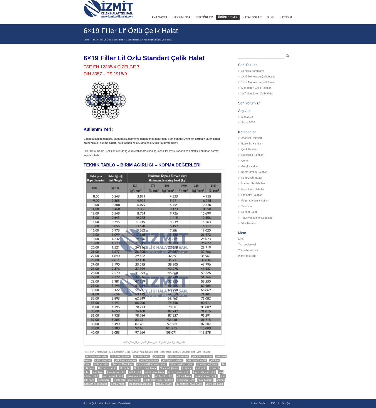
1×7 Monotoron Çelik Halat (257, 93)
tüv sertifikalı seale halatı (189, 384)
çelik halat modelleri (172, 360)
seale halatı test (185, 380)
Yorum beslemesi (248, 250)
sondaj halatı (117, 384)
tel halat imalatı (164, 384)
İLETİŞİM (286, 17)
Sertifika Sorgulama (253, 70)
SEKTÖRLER (204, 17)
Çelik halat (158, 356)
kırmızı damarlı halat (204, 372)
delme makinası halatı (181, 364)
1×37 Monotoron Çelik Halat (258, 76)
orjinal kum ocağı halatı (139, 376)
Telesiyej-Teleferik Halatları (257, 217)
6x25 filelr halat (141, 356)
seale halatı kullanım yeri (127, 380)
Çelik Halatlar (132, 40)
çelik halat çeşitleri (178, 356)
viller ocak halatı (214, 384)
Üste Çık (285, 403)
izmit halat (98, 372)
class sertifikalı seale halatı (151, 364)
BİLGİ (270, 17)
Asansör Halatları (251, 137)
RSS (272, 403)
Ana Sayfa (259, 403)
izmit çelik (201, 368)
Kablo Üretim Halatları (254, 172)
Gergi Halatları (249, 166)
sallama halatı (183, 376)
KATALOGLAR (252, 17)
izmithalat (117, 352)
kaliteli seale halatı (154, 372)
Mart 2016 (247, 116)
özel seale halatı (163, 376)
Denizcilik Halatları (252, 154)
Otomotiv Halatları (251, 194)
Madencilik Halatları (170, 352)
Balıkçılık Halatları (251, 143)
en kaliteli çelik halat (207, 364)
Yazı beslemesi (247, 244)
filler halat (124, 368)
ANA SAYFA (159, 17)
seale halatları (205, 380)
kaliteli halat (135, 372)
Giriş (240, 238)
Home (86, 40)
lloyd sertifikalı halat (112, 376)
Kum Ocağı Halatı (149, 352)
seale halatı (104, 380)
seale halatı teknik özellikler (158, 380)
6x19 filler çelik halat (96, 356)
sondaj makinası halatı (140, 384)
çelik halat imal (103, 360)
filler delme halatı (107, 368)
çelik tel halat (101, 364)
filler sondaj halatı (169, 368)
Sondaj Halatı (188, 352)
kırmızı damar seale (178, 372)
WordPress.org (247, 255)
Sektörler (246, 206)
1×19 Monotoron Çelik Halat (258, 82)
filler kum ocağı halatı (145, 368)
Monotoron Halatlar (252, 189)
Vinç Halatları (204, 352)
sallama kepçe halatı (206, 376)
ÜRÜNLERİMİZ (227, 17)
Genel (244, 160)
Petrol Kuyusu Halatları (255, 200)
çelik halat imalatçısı (125, 360)
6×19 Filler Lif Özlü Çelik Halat (108, 40)
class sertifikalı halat (122, 364)
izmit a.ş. (186, 368)
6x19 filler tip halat (120, 356)
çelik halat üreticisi (196, 360)
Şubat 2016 (248, 122)
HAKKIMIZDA (181, 17)
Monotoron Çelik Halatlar (256, 87)
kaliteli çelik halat (116, 372)
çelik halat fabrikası (202, 356)
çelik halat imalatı (149, 360)
